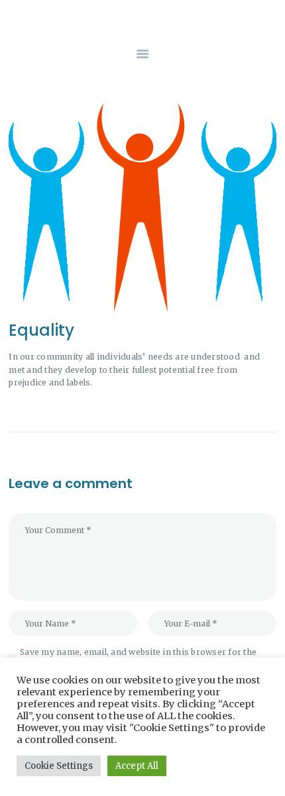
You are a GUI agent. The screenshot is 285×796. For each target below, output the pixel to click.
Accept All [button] (136, 765)
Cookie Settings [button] (59, 765)
